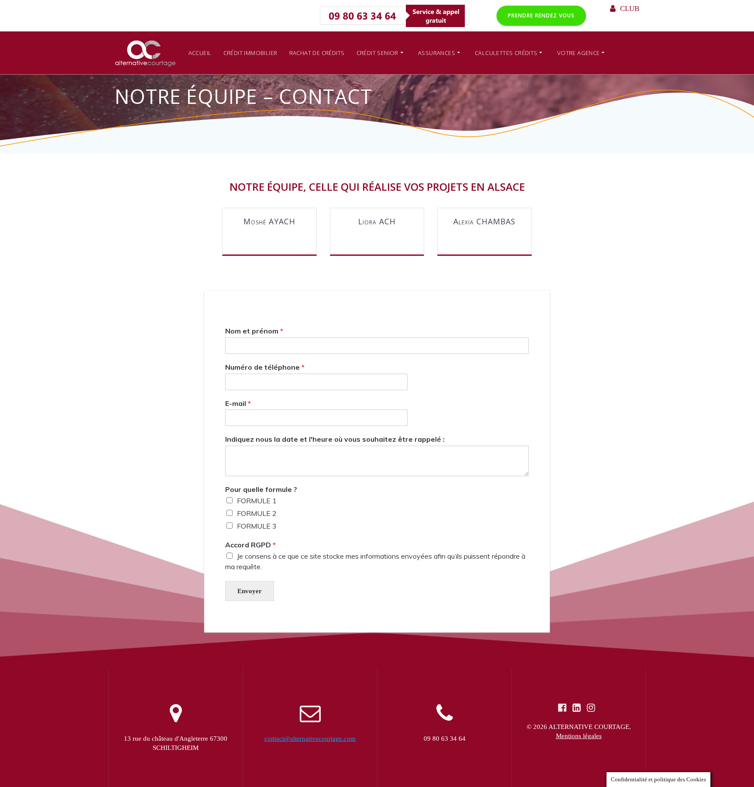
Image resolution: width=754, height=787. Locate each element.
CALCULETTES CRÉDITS (506, 53)
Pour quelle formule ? (261, 489)
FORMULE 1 (257, 500)
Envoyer (249, 591)
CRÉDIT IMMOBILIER (250, 53)
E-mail (238, 403)
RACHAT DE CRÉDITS (317, 53)
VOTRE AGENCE (578, 53)
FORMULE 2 (257, 513)
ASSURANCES (436, 53)
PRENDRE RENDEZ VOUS (541, 15)
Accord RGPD (250, 544)
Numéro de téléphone (265, 367)
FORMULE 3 (257, 526)
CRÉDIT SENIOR (377, 53)
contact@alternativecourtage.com (310, 738)
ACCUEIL (200, 53)
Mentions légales (579, 735)
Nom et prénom (254, 330)
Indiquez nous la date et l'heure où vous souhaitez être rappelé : (335, 439)
